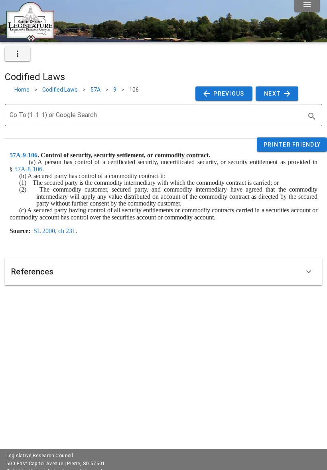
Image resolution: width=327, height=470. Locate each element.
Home (22, 89)
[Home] (30, 38)
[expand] (17, 54)
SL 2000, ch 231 (54, 230)
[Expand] (308, 271)
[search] (311, 116)
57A (95, 89)
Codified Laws (60, 89)
